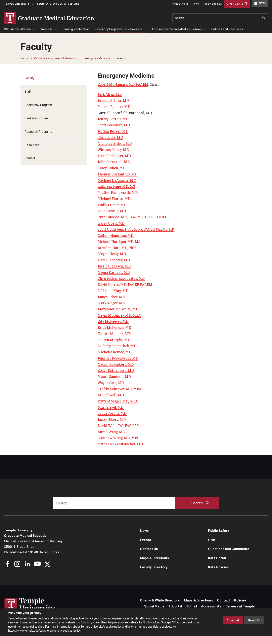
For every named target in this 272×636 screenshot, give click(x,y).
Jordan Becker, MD (113, 131)
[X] (47, 564)
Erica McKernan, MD (114, 327)
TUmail (191, 606)
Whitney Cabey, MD (113, 149)
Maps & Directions (154, 558)
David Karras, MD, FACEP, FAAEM (125, 284)
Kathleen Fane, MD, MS (116, 186)
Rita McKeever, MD (113, 321)
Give (211, 540)
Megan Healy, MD (112, 253)
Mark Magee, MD (111, 302)
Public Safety (218, 531)
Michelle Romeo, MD (115, 351)
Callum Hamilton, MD (116, 235)
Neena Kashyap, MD (114, 272)
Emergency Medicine (97, 58)
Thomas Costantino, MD (117, 173)
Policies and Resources (227, 29)
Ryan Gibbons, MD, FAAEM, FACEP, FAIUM (132, 216)
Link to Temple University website (30, 605)
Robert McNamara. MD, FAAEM (123, 84)
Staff (27, 91)
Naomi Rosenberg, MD (116, 364)
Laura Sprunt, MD (112, 413)
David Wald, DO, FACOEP (118, 425)
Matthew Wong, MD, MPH (119, 437)
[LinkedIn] (27, 564)
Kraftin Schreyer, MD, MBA (119, 388)
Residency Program (38, 105)
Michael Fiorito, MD (114, 198)
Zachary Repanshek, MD (117, 345)
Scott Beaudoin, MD (114, 124)
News (196, 3)
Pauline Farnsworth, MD (118, 192)
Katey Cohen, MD (112, 167)
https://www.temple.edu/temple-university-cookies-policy (44, 630)
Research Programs (38, 132)
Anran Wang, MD (111, 431)
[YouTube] (37, 564)
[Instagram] (17, 564)
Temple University (16, 3)
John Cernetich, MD (114, 161)
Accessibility (211, 606)
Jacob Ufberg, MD (112, 419)
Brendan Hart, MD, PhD (117, 247)
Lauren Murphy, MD (114, 339)
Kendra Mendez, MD (114, 333)
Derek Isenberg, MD (114, 259)
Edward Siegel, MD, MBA (118, 400)
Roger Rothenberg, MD (116, 370)
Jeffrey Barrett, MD (113, 118)
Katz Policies (218, 567)
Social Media (154, 606)
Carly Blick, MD (110, 137)
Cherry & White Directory (160, 600)
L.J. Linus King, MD (113, 290)
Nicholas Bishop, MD (115, 143)
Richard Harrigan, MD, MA (119, 241)
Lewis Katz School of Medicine (58, 3)
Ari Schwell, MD (111, 394)
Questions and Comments (228, 549)
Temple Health (180, 3)
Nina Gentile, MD (112, 210)
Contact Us (149, 549)
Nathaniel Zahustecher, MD (120, 443)
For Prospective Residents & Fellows (177, 29)
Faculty (29, 78)
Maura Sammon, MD (114, 376)
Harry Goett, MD (111, 223)
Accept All (233, 620)
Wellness (46, 29)
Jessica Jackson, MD (114, 266)
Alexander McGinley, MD (118, 308)
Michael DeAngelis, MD (117, 180)
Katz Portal (217, 558)
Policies (240, 600)
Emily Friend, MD (112, 204)
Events (145, 540)
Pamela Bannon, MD (114, 106)
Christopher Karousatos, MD (121, 278)
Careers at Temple (240, 606)
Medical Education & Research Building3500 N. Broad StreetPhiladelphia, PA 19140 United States (33, 546)
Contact (29, 158)
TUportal (175, 606)
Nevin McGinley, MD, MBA (119, 315)
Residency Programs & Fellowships (118, 29)
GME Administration (17, 29)
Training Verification (75, 29)
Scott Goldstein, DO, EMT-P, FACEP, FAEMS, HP (136, 229)
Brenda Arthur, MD (113, 100)
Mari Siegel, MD (111, 407)
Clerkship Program (37, 118)
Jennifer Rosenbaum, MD (118, 358)
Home (24, 58)
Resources (32, 145)
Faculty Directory (213, 3)
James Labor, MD (111, 296)
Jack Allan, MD (110, 94)
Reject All (254, 620)
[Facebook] (7, 564)
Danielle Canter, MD (114, 155)
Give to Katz (235, 3)
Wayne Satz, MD (111, 382)
